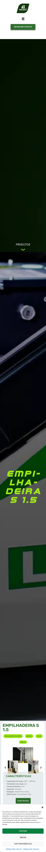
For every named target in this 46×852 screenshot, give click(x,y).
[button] (42, 807)
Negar (23, 837)
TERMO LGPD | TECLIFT (14, 849)
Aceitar (23, 831)
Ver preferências (23, 844)
